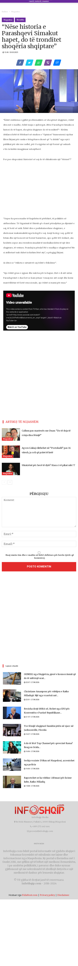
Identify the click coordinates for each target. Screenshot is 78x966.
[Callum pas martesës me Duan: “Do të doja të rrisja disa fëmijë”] (11, 434)
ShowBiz (20, 20)
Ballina (5, 12)
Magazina (15, 12)
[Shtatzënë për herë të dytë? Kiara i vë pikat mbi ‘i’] (11, 469)
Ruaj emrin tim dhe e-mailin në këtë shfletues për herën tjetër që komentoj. (40, 556)
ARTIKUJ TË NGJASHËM (22, 421)
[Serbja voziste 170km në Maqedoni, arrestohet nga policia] (12, 764)
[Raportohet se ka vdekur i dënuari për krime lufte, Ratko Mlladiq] (12, 782)
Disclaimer (63, 895)
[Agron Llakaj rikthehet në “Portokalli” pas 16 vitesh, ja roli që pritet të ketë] (11, 452)
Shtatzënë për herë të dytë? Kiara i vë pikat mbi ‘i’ (48, 465)
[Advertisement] (39, 191)
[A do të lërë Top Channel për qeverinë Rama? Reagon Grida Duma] (12, 747)
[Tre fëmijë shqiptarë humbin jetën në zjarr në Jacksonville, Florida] (12, 730)
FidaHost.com (29, 895)
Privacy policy (47, 895)
